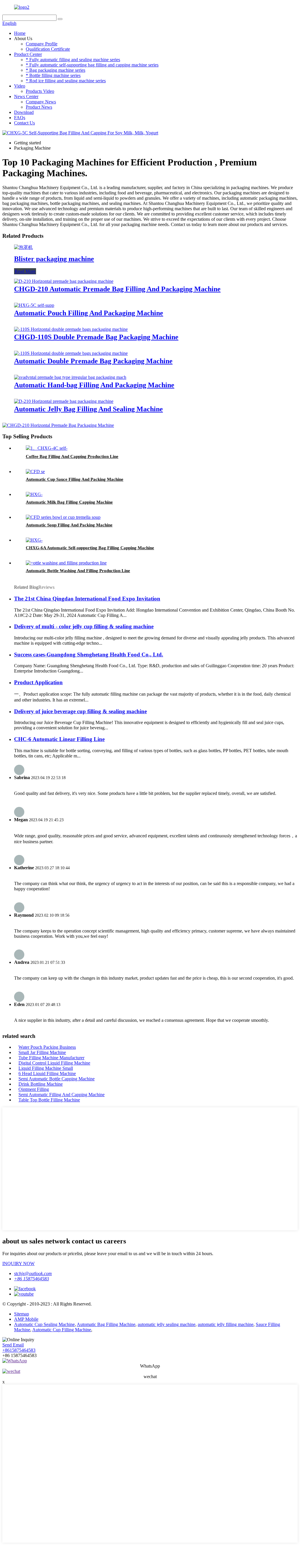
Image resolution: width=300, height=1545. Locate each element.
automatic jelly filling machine (225, 1324)
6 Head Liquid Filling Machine (47, 1073)
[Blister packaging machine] (23, 247)
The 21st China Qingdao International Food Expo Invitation (87, 599)
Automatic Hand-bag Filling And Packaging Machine (94, 385)
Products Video (40, 91)
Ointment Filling (33, 1089)
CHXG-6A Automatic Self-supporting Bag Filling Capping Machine (90, 547)
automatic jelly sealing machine (166, 1324)
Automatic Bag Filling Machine (106, 1324)
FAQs (19, 117)
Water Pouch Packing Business (47, 1047)
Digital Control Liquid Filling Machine (54, 1062)
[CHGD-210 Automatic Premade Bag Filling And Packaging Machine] (63, 281)
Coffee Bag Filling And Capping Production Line (72, 456)
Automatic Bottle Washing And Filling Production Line (78, 570)
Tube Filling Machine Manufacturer (51, 1057)
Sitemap (21, 1313)
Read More (25, 271)
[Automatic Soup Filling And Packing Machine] (63, 517)
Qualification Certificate (48, 49)
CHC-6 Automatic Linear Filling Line (59, 739)
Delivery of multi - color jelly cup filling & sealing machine (84, 626)
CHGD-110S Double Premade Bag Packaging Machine (96, 337)
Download (24, 112)
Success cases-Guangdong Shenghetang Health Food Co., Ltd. (88, 654)
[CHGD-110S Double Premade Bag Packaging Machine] (71, 329)
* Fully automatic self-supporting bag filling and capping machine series (92, 64)
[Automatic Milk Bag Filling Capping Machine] (34, 494)
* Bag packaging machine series (55, 70)
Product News (39, 107)
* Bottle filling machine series (53, 75)
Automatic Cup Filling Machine (61, 1329)
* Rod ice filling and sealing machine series (66, 80)
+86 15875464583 (31, 1278)
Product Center (28, 54)
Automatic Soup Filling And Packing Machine (69, 525)
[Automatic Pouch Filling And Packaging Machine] (34, 305)
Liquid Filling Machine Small (45, 1068)
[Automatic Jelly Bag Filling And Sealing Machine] (63, 401)
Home (19, 33)
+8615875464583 (18, 1350)
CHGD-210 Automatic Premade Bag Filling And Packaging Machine (117, 289)
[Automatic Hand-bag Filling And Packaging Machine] (70, 377)
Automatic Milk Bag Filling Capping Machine (69, 502)
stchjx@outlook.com (33, 1273)
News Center (26, 96)
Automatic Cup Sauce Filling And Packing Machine (74, 479)
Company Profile (41, 43)
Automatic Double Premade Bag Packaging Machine (93, 361)
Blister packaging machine (54, 259)
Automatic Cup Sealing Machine (44, 1324)
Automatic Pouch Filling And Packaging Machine (88, 313)
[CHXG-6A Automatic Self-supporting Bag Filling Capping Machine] (34, 540)
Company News (41, 101)
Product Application (38, 682)
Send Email (13, 1344)
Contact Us (24, 122)
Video (19, 85)
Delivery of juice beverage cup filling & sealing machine (80, 711)
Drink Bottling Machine (40, 1084)
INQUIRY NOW (18, 1263)
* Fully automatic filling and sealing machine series (73, 59)
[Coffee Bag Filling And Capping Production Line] (46, 448)
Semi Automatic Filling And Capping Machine (61, 1094)
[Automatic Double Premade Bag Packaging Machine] (71, 353)
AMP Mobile (26, 1319)
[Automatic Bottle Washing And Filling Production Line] (66, 562)
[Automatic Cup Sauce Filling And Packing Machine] (35, 471)
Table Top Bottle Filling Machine (49, 1099)
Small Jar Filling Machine (42, 1052)
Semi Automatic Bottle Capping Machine (56, 1078)
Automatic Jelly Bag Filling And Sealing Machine (88, 409)
